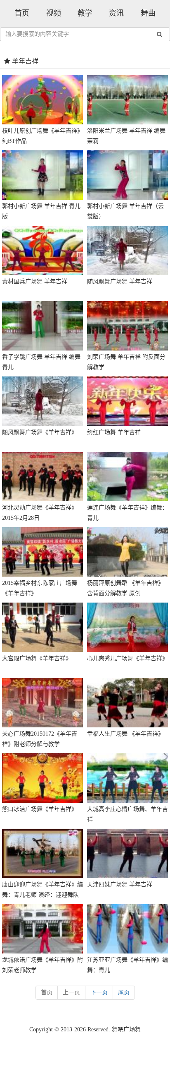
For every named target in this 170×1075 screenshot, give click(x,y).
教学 (85, 13)
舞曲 (148, 13)
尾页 (124, 992)
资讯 (116, 13)
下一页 (99, 992)
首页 (21, 13)
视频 (53, 13)
